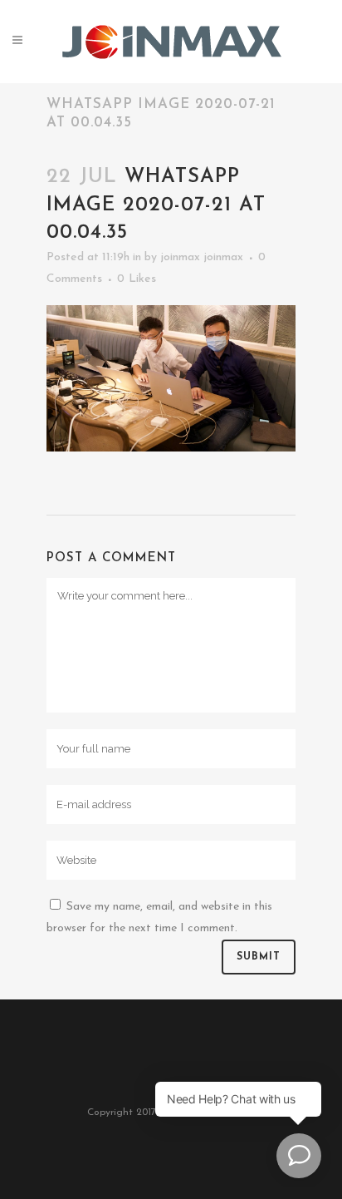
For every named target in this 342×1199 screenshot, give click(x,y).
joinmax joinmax (201, 257)
